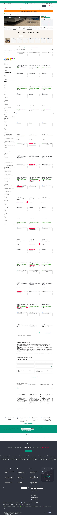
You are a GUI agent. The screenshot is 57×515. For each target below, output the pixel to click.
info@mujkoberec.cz (47, 478)
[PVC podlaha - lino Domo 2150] (47, 212)
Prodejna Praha (7, 473)
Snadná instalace (19, 349)
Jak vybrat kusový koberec (21, 472)
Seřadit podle (18, 49)
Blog (4, 3)
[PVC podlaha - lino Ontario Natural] (35, 148)
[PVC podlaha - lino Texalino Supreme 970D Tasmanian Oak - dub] (47, 232)
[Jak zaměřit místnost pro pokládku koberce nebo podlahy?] (45, 388)
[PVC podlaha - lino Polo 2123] (47, 190)
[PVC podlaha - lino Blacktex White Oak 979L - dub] (22, 317)
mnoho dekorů (41, 28)
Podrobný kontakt (47, 480)
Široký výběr (19, 345)
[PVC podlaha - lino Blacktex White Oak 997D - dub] (35, 190)
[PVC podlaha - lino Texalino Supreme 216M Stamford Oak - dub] (22, 148)
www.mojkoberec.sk (10, 514)
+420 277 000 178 (26, 3)
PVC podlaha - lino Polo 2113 (46, 65)
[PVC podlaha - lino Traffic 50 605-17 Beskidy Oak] (47, 148)
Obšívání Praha (32, 478)
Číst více (18, 409)
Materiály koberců (20, 481)
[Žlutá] (7, 58)
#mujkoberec (46, 447)
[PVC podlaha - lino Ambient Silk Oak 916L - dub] (22, 254)
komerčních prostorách (7, 28)
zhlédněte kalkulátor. (35, 47)
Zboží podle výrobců (32, 472)
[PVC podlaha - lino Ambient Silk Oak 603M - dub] (22, 275)
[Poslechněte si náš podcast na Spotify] (21, 508)
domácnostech (50, 27)
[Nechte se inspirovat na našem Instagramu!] (28, 444)
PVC (6, 27)
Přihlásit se (47, 3)
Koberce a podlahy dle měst (8, 482)
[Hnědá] (6, 59)
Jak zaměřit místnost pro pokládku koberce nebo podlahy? (45, 396)
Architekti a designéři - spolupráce (34, 477)
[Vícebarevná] (10, 59)
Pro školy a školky (32, 476)
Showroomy (7, 3)
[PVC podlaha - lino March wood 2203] (35, 57)
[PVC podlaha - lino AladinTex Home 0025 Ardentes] (35, 232)
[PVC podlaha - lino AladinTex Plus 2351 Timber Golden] (35, 169)
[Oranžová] (10, 58)
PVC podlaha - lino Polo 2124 (33, 135)
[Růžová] (6, 58)
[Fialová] (12, 58)
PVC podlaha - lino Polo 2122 (33, 304)
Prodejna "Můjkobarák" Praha (37, 488)
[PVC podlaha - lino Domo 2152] (47, 296)
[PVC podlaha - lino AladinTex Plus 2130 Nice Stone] (22, 296)
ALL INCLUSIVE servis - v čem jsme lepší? (10, 476)
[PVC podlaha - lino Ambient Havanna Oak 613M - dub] (22, 98)
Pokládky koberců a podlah (8, 481)
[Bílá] (4, 58)
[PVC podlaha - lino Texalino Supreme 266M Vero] (47, 275)
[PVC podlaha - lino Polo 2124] (35, 127)
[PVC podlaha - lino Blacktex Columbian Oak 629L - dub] (22, 127)
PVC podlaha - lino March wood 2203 (34, 65)
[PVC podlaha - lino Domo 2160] (35, 212)
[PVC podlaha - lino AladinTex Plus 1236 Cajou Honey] (35, 254)
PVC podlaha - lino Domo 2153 (46, 262)
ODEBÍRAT (32, 428)
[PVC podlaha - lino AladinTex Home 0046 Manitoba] (22, 190)
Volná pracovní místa (33, 483)
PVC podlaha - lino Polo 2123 (46, 198)
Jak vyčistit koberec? (20, 482)
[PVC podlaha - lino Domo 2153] (47, 254)
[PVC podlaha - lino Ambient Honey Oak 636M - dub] (22, 232)
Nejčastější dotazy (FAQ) (8, 478)
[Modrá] (4, 59)
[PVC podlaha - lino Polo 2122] (35, 296)
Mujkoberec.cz (16, 513)
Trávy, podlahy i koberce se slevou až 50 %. (29, 11)
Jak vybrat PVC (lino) (21, 394)
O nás (18, 471)
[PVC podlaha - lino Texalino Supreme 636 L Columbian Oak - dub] (35, 78)
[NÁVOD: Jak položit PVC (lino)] (33, 388)
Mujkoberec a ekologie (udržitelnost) (22, 473)
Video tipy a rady (20, 476)
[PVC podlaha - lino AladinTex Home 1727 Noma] (22, 78)
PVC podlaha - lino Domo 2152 (46, 304)
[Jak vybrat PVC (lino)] (22, 388)
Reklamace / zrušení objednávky (9, 471)
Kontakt (10, 3)
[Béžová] (8, 58)
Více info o (26, 430)
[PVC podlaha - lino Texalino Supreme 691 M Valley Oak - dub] (47, 169)
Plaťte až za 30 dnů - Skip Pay (9, 477)
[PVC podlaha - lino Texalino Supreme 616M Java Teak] (35, 275)
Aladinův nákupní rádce (21, 477)
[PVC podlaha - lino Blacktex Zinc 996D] (47, 127)
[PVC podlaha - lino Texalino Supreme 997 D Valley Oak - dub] (47, 98)
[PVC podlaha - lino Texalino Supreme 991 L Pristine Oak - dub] (22, 57)
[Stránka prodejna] (15, 493)
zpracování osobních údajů (27, 430)
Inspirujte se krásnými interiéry (34, 471)
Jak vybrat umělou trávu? (21, 478)
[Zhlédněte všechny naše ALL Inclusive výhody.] (6, 508)
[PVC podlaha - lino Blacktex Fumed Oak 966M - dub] (47, 78)
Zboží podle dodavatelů (33, 473)
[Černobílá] (11, 59)
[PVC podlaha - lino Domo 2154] (35, 98)
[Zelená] (14, 58)
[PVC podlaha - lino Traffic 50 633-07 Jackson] (22, 212)
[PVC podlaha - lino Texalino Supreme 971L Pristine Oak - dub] (22, 169)
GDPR (31, 481)
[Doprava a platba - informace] (28, 503)
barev (44, 28)
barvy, (32, 345)
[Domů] (5, 13)
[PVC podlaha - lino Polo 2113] (47, 57)
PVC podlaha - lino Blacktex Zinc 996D (47, 135)
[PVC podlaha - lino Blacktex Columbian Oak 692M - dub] (35, 317)
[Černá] (8, 59)
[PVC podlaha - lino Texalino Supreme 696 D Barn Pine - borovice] (47, 317)
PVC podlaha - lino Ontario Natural (34, 156)
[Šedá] (7, 59)
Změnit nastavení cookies (33, 482)
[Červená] (11, 58)
